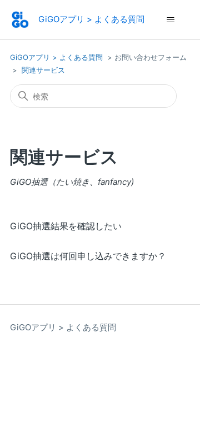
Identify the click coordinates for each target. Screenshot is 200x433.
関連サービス (43, 70)
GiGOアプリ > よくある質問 (56, 57)
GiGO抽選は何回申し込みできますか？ (88, 255)
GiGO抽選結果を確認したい (66, 225)
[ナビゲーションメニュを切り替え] (170, 20)
